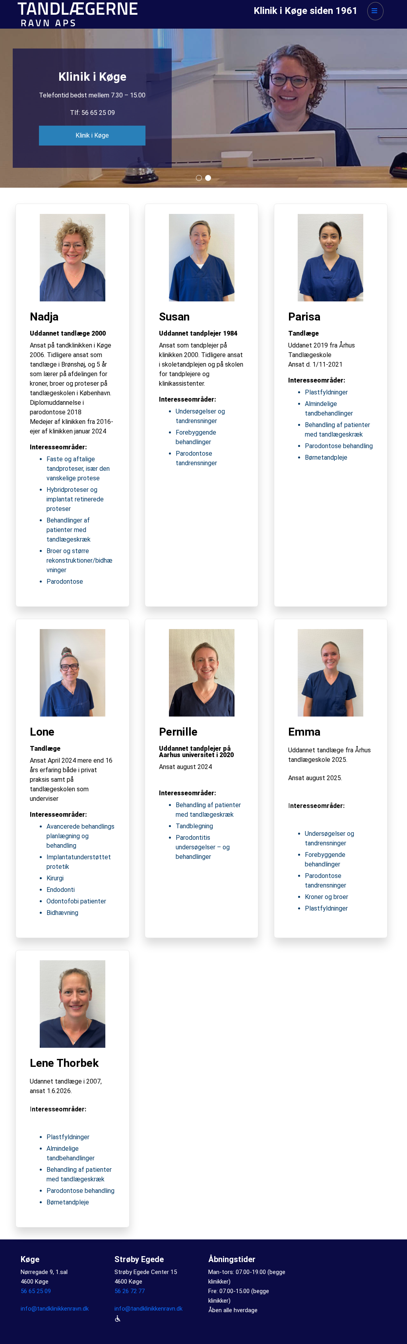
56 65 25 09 (36, 1291)
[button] (199, 178)
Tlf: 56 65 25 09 (92, 113)
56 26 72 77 (129, 1291)
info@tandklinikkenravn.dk (55, 1308)
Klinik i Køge (92, 135)
